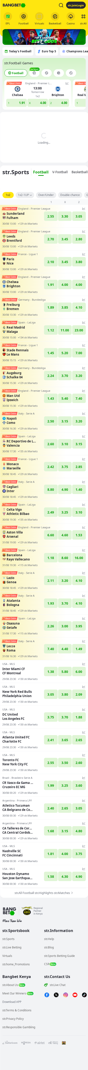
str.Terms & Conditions (16, 1010)
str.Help (49, 939)
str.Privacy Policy (13, 1019)
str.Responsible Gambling (18, 1027)
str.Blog (49, 947)
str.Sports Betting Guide (59, 956)
